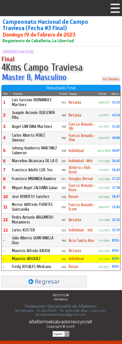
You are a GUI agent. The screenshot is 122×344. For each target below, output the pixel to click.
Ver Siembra (110, 79)
